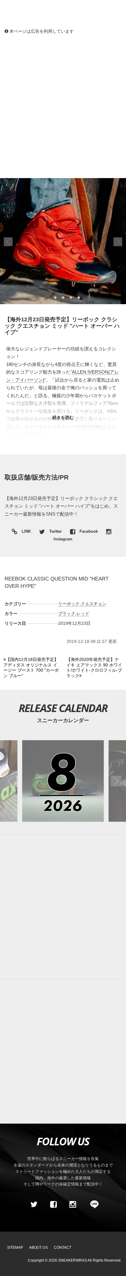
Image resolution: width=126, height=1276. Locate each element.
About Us (38, 1247)
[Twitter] (34, 1204)
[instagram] (73, 1204)
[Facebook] (53, 1204)
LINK (25, 532)
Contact (62, 1247)
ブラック (66, 613)
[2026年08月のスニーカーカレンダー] (63, 781)
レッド (82, 613)
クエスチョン (93, 603)
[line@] (92, 1204)
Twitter (55, 531)
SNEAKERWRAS (72, 1260)
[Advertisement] (63, 106)
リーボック (69, 603)
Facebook (88, 531)
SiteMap (15, 1247)
